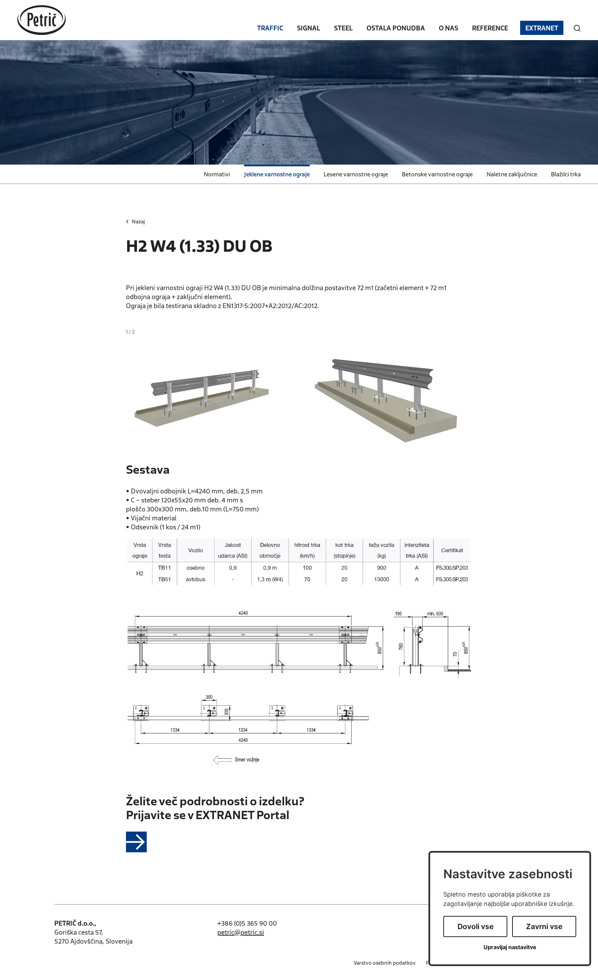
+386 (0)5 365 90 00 (247, 923)
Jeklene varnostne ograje (277, 174)
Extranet (541, 28)
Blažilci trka (566, 174)
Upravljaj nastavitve (509, 947)
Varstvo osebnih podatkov (385, 962)
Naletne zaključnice (512, 174)
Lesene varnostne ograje (356, 174)
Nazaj (138, 221)
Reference (490, 28)
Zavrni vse (544, 926)
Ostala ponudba (395, 28)
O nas (448, 28)
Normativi (217, 174)
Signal (308, 28)
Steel (343, 28)
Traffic (270, 28)
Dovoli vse (475, 926)
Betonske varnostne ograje (437, 174)
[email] (240, 932)
